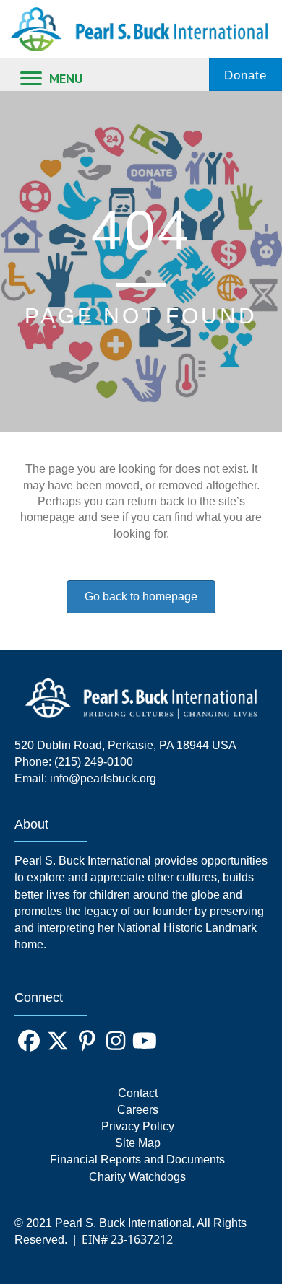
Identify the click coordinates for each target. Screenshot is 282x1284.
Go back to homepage (141, 596)
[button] (28, 1040)
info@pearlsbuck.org (103, 778)
